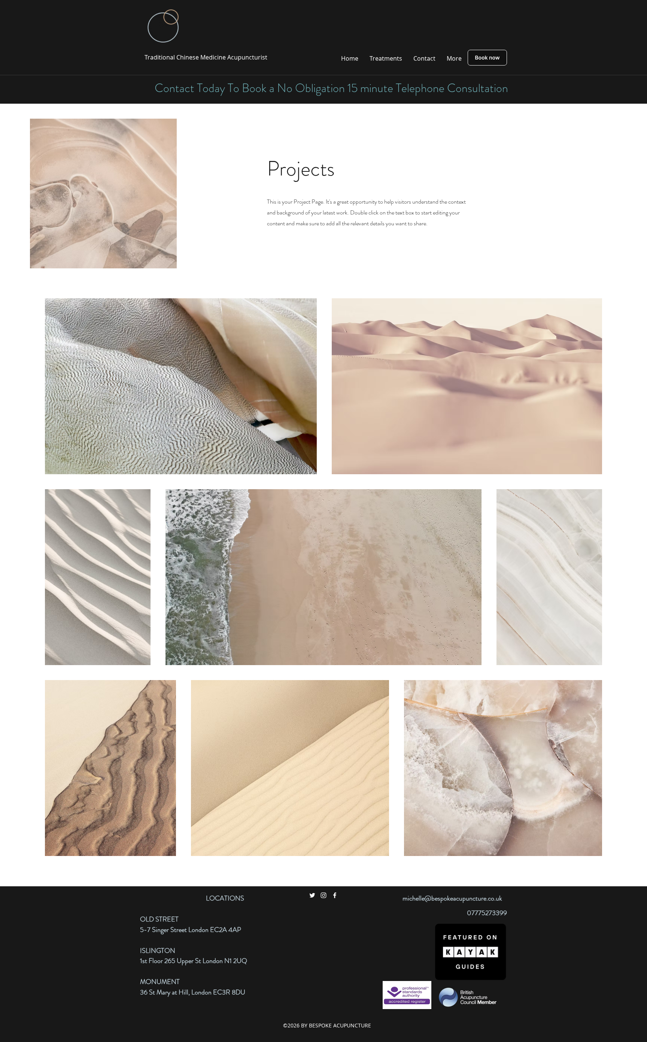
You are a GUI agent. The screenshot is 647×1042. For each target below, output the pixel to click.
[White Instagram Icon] (323, 895)
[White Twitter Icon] (312, 895)
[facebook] (334, 895)
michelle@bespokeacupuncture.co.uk (452, 898)
